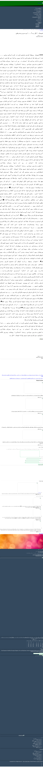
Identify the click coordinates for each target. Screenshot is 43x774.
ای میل (41, 460)
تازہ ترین (37, 9)
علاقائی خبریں (16, 637)
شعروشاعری (37, 14)
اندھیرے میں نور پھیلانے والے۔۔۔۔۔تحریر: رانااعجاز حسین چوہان (27, 411)
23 (28, 645)
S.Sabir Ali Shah (39, 761)
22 (30, 645)
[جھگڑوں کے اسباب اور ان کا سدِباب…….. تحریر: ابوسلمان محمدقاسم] (33, 393)
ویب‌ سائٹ (41, 462)
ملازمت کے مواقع (6, 637)
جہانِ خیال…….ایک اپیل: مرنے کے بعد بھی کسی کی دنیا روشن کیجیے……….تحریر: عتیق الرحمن (21, 493)
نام (42, 458)
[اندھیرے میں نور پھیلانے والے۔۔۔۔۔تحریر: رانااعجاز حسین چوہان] (34, 409)
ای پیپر (38, 19)
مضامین (38, 11)
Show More (41, 533)
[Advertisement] (21, 44)
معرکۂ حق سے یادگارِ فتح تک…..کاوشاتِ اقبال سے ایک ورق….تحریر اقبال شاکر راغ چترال (22, 427)
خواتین (38, 15)
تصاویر (34, 637)
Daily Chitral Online (26, 761)
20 (36, 645)
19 (38, 645)
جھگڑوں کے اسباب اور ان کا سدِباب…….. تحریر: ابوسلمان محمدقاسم (27, 395)
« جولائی (41, 648)
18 (40, 645)
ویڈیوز (39, 638)
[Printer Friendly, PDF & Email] (41, 339)
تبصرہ (41, 456)
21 (33, 645)
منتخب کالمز (37, 12)
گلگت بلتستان (36, 16)
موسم (39, 18)
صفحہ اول (38, 8)
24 (42, 646)
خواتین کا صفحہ (28, 637)
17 (42, 645)
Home (42, 29)
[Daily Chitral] (40, 3)
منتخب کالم (36, 745)
